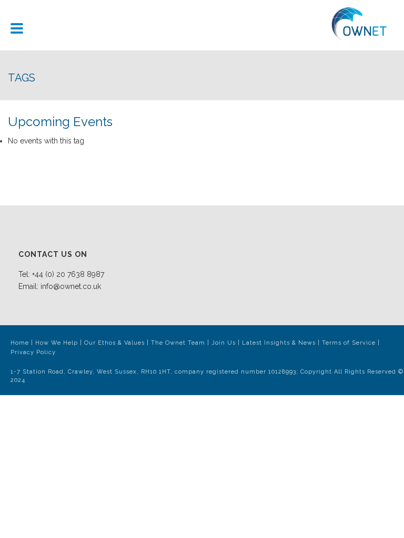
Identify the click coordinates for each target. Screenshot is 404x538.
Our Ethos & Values (114, 342)
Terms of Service (349, 342)
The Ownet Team (178, 342)
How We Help (56, 342)
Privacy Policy (33, 352)
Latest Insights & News (279, 342)
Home (20, 342)
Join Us (223, 342)
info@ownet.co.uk (71, 286)
